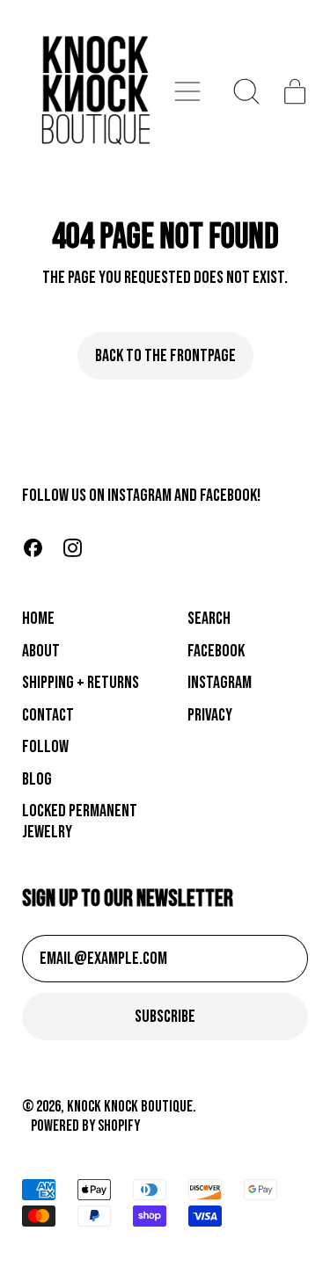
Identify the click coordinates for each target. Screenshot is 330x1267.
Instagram (219, 682)
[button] (247, 91)
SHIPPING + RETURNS (80, 682)
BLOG (37, 779)
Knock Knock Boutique (130, 1106)
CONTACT (48, 715)
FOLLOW (45, 746)
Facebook (216, 651)
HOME (38, 618)
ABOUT (41, 651)
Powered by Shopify (85, 1126)
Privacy (209, 715)
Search (209, 618)
